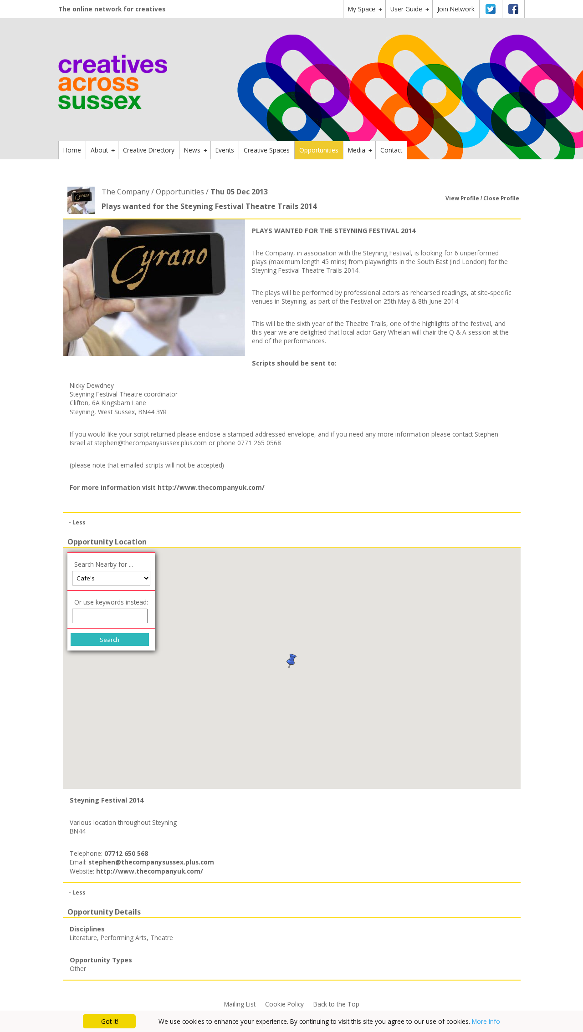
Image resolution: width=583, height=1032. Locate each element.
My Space (365, 9)
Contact (391, 150)
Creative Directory (148, 150)
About (103, 150)
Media (360, 150)
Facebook (513, 9)
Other (78, 968)
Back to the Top (336, 1004)
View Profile (462, 198)
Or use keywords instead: (111, 602)
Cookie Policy (284, 1004)
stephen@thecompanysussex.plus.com (150, 442)
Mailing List (240, 1004)
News (195, 150)
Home (72, 150)
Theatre (161, 937)
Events (224, 150)
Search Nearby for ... (103, 564)
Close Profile (501, 198)
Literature (83, 937)
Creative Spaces (267, 150)
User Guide (409, 9)
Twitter (490, 9)
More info (486, 1021)
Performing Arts (124, 937)
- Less (77, 522)
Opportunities (318, 150)
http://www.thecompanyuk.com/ (211, 487)
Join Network (456, 9)
